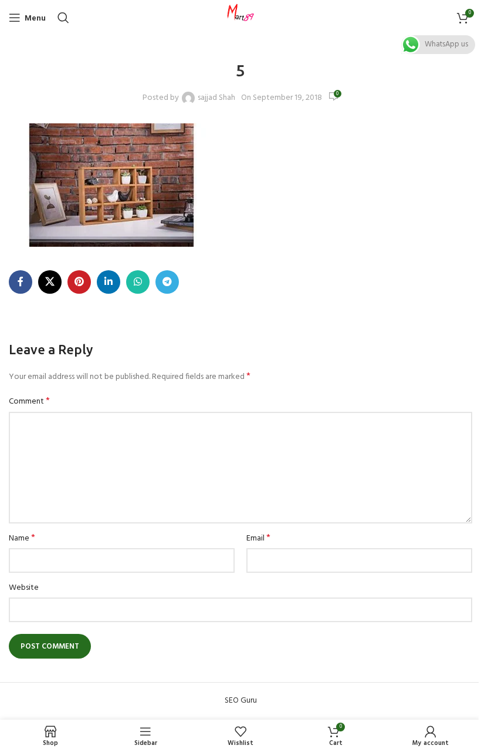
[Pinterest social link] (79, 282)
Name (22, 538)
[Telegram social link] (167, 282)
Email (258, 538)
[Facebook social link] (20, 282)
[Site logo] (240, 18)
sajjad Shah (216, 98)
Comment (29, 401)
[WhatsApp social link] (138, 282)
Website (24, 588)
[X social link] (50, 282)
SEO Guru (241, 700)
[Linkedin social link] (108, 282)
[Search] (63, 17)
